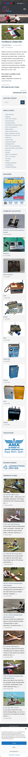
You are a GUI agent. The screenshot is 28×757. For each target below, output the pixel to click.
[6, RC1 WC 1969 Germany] (14, 509)
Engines (7, 116)
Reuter (5, 317)
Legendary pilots (10, 142)
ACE (4, 401)
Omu (4, 295)
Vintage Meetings (10, 167)
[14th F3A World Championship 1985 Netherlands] (14, 661)
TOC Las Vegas (10, 156)
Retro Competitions (11, 154)
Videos (7, 160)
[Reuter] (14, 302)
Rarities (7, 152)
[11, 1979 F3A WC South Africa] (14, 539)
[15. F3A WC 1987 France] (14, 479)
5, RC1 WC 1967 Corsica (11, 708)
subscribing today (6, 80)
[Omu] (14, 280)
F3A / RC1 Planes (6, 45)
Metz (4, 338)
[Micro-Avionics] (14, 259)
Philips (5, 422)
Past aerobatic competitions (14, 148)
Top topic (8, 158)
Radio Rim (6, 359)
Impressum (17, 754)
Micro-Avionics (8, 274)
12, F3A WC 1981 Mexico (11, 646)
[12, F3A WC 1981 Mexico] (14, 631)
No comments (9, 47)
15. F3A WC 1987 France (11, 494)
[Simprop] (14, 238)
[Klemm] (14, 365)
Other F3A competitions (12, 146)
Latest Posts (9, 139)
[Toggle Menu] (24, 9)
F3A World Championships (13, 125)
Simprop (6, 253)
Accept (14, 743)
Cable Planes (9, 114)
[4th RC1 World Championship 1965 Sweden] (14, 568)
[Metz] (14, 323)
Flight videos (9, 129)
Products (8, 150)
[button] (26, 729)
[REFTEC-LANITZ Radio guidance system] (14, 215)
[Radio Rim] (14, 344)
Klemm (5, 380)
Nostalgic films (9, 144)
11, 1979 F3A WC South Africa (12, 554)
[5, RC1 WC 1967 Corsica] (14, 693)
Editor (2, 47)
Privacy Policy (12, 754)
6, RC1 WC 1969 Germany (11, 524)
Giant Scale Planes (11, 131)
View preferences (14, 751)
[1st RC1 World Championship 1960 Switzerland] (14, 600)
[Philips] (14, 407)
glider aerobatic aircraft (12, 133)
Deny (14, 747)
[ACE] (14, 386)
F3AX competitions (11, 127)
